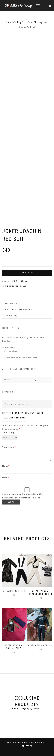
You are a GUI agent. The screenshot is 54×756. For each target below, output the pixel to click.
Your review (9, 447)
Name (5, 466)
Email (5, 477)
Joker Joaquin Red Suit (16, 285)
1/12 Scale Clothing (32, 22)
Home (8, 22)
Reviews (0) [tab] (11, 315)
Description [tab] (12, 303)
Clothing (17, 22)
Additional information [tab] (18, 309)
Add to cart (28, 273)
